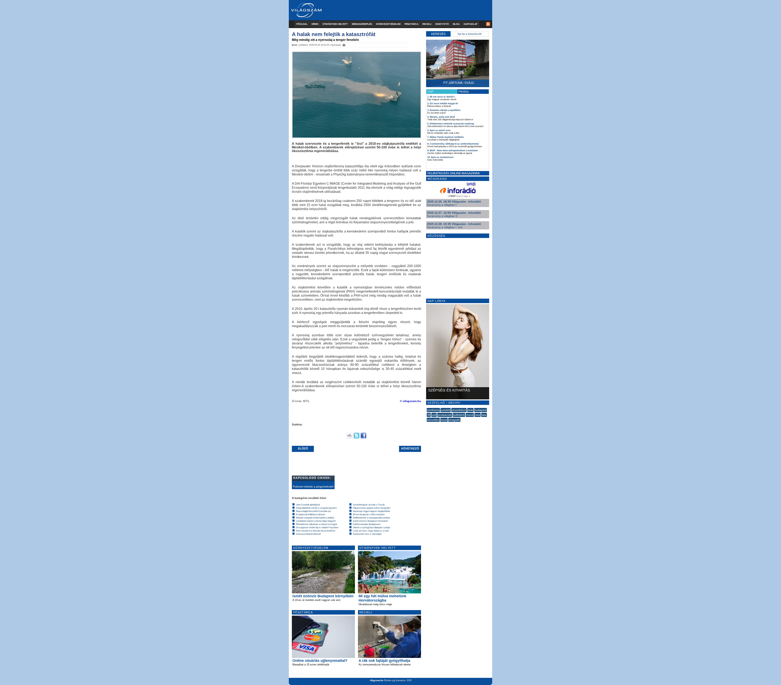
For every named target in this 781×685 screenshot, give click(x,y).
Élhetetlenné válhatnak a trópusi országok (316, 524)
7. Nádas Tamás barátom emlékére (445, 137)
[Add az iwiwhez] (350, 437)
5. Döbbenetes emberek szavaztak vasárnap (450, 123)
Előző (303, 448)
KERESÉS (438, 34)
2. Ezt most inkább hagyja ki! (442, 103)
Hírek (315, 24)
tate (484, 414)
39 (428, 414)
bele (470, 410)
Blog (456, 24)
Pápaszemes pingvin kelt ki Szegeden (371, 508)
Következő (410, 448)
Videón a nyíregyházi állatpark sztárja (371, 527)
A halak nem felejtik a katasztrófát (333, 34)
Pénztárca (411, 24)
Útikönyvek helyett (335, 24)
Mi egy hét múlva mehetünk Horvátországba (382, 598)
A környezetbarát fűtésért (308, 534)
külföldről (459, 414)
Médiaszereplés (362, 24)
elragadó (454, 419)
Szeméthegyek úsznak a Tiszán (369, 504)
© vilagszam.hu (410, 401)
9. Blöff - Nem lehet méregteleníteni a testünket (452, 150)
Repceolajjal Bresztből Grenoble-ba (313, 511)
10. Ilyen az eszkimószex (440, 157)
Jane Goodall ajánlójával (308, 504)
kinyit (444, 419)
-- (427, 424)
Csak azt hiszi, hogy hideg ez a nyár (371, 530)
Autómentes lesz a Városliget (367, 534)
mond (469, 414)
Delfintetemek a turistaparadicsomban (371, 517)
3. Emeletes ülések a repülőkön (443, 110)
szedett (445, 410)
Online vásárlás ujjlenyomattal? (319, 661)
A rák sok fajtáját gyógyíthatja (384, 661)
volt (434, 414)
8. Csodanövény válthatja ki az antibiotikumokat (453, 143)
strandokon (459, 410)
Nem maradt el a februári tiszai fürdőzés (315, 530)
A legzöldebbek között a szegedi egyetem (316, 508)
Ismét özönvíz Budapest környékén (370, 521)
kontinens (433, 410)
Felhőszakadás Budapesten (367, 524)
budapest (480, 410)
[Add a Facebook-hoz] (363, 437)
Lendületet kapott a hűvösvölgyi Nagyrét (316, 521)
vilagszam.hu (376, 680)
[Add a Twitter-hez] (356, 437)
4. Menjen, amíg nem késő (441, 117)
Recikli (426, 24)
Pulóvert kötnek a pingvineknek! (313, 486)
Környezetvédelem (388, 24)
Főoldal (302, 24)
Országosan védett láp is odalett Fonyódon (317, 527)
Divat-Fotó (442, 24)
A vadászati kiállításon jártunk (310, 514)
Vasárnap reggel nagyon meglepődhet (371, 511)
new (477, 414)
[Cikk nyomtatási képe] (344, 44)
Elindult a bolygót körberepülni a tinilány (315, 517)
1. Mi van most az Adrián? (441, 96)
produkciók (445, 414)
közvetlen (433, 419)
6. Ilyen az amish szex (438, 130)
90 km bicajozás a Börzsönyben (369, 514)
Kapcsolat (471, 24)
